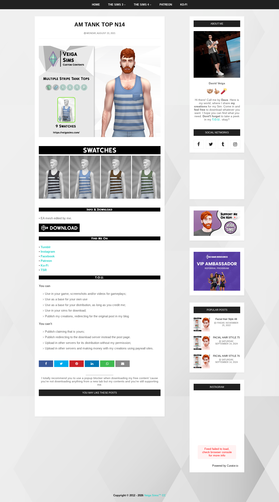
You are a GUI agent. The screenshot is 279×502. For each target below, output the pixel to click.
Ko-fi (183, 4)
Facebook (48, 256)
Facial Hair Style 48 (226, 319)
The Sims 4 (141, 4)
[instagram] (235, 144)
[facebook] (199, 144)
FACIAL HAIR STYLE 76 (226, 356)
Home (96, 4)
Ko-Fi (44, 265)
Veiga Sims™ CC (155, 495)
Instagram (48, 251)
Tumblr (46, 247)
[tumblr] (223, 144)
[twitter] (211, 144)
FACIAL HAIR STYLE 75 (226, 337)
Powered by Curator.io (225, 465)
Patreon (166, 4)
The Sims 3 (115, 4)
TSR (44, 270)
